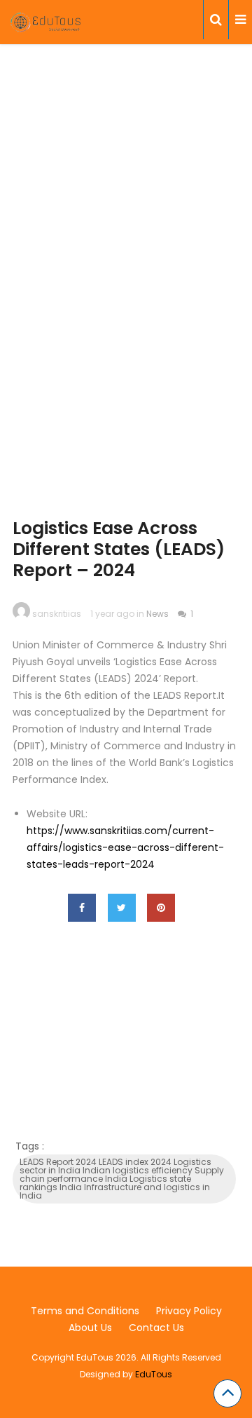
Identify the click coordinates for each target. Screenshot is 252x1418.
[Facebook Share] (82, 908)
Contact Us (156, 1327)
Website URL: (57, 814)
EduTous (153, 1374)
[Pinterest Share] (161, 908)
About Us (90, 1327)
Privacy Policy (189, 1311)
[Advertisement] (126, 205)
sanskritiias (56, 614)
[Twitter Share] (122, 908)
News (157, 614)
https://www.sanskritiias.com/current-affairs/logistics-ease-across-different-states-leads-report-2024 (125, 847)
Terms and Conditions (85, 1311)
